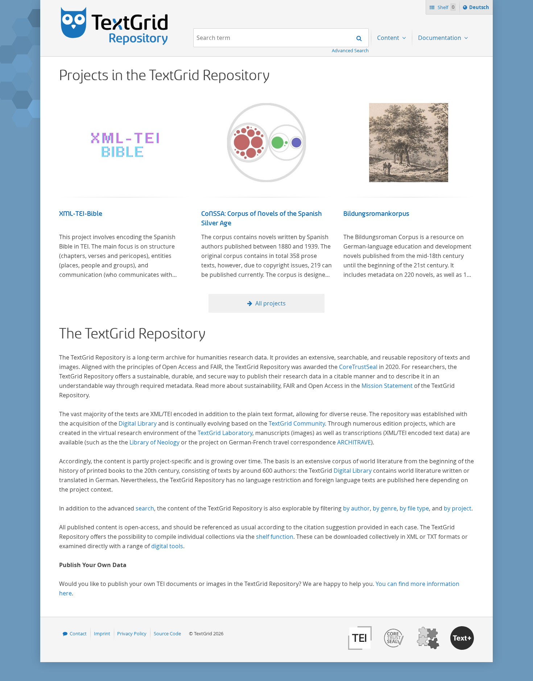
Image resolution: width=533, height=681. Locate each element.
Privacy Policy (131, 633)
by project (457, 508)
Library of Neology (154, 442)
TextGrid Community (297, 423)
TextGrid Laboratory (225, 433)
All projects (270, 303)
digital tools (167, 546)
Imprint (102, 633)
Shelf (445, 7)
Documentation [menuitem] (440, 38)
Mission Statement (387, 386)
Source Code (167, 633)
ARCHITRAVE (354, 442)
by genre (385, 508)
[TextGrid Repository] (114, 9)
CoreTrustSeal (358, 367)
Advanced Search (350, 50)
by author (356, 508)
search (145, 508)
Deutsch (480, 9)
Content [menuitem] (389, 38)
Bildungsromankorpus (376, 214)
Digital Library (138, 423)
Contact (78, 633)
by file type (414, 508)
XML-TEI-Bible (80, 214)
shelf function (274, 537)
